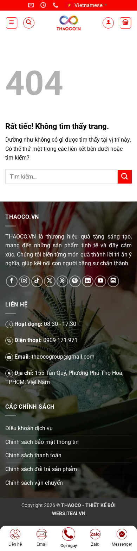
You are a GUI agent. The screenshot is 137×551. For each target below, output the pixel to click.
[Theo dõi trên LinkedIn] (87, 281)
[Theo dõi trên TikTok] (37, 281)
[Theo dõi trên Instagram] (24, 281)
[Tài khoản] (108, 23)
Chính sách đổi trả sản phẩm (41, 469)
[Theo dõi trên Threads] (62, 281)
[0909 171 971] (56, 5)
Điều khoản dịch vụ (29, 428)
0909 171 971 (60, 340)
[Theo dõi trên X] (50, 281)
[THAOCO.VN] (68, 23)
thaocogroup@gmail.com (63, 356)
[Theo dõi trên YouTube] (100, 281)
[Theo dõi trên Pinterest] (75, 281)
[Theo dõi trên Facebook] (12, 281)
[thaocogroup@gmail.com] (31, 5)
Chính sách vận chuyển (34, 482)
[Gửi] (125, 177)
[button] (11, 23)
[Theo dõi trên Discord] (113, 281)
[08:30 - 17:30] (44, 5)
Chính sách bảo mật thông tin (42, 442)
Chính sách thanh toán (33, 455)
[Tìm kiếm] (28, 23)
